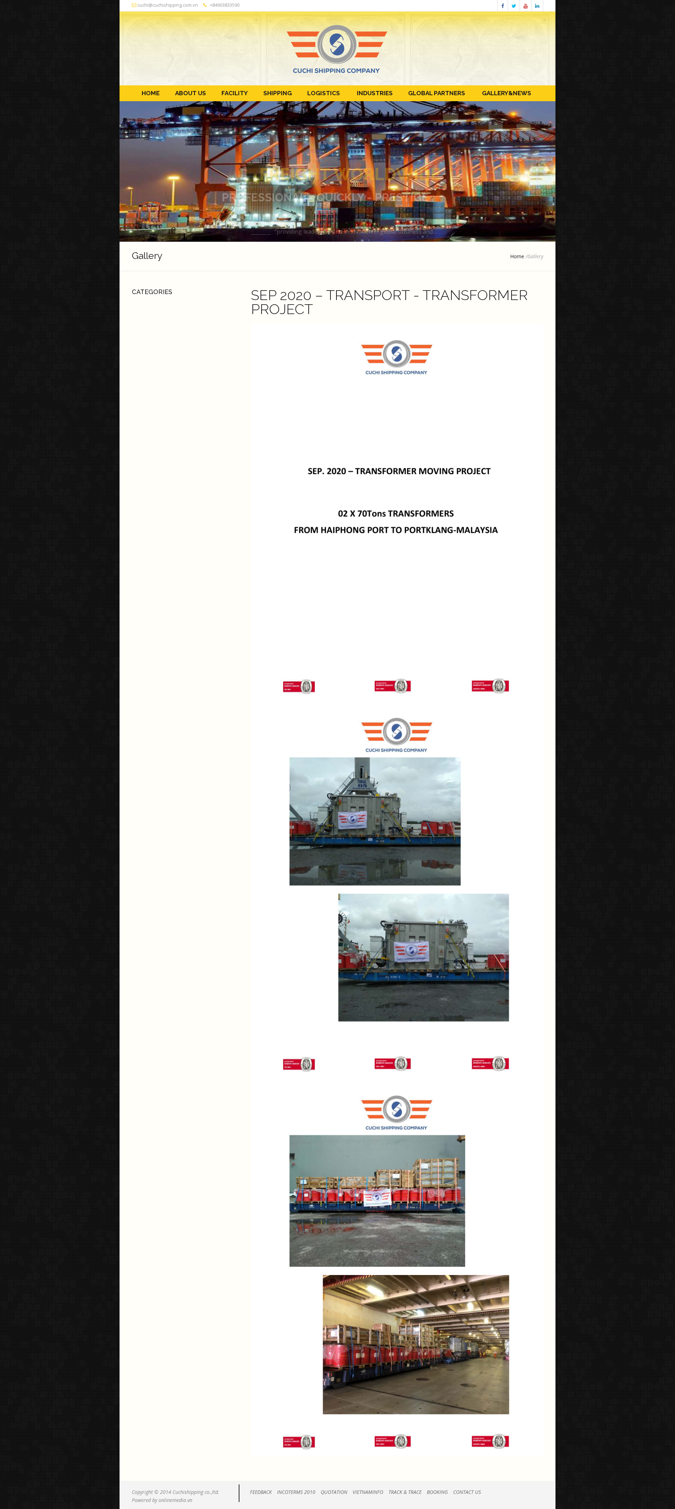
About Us (189, 93)
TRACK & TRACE (405, 1492)
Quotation (334, 1492)
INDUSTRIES (373, 93)
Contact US (467, 1492)
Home (148, 93)
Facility (233, 93)
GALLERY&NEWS (504, 93)
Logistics (322, 93)
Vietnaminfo (368, 1492)
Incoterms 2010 (296, 1492)
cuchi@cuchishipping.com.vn (167, 5)
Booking (437, 1492)
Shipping (276, 93)
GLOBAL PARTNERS (435, 93)
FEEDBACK (261, 1492)
